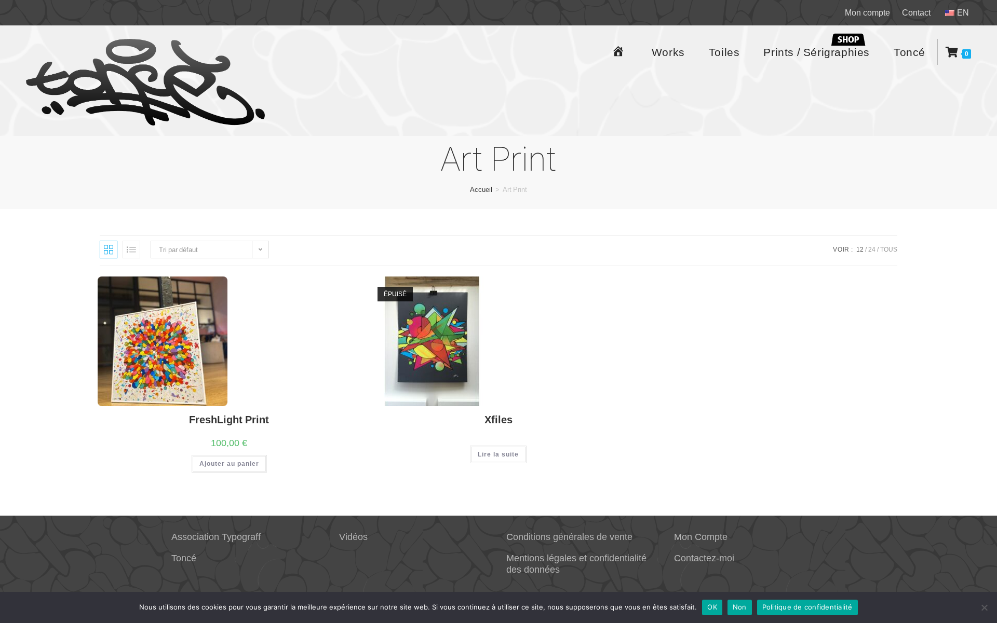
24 (871, 249)
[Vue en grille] (108, 249)
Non (740, 607)
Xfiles (498, 419)
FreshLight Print (229, 419)
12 (860, 249)
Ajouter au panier (229, 463)
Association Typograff (216, 536)
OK (712, 607)
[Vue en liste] (131, 249)
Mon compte (867, 12)
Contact (916, 12)
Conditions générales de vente (569, 536)
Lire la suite (498, 454)
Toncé (183, 557)
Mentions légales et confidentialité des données (576, 563)
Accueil (481, 189)
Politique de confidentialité (807, 607)
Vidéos (353, 536)
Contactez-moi (704, 557)
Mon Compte (700, 536)
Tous (888, 249)
